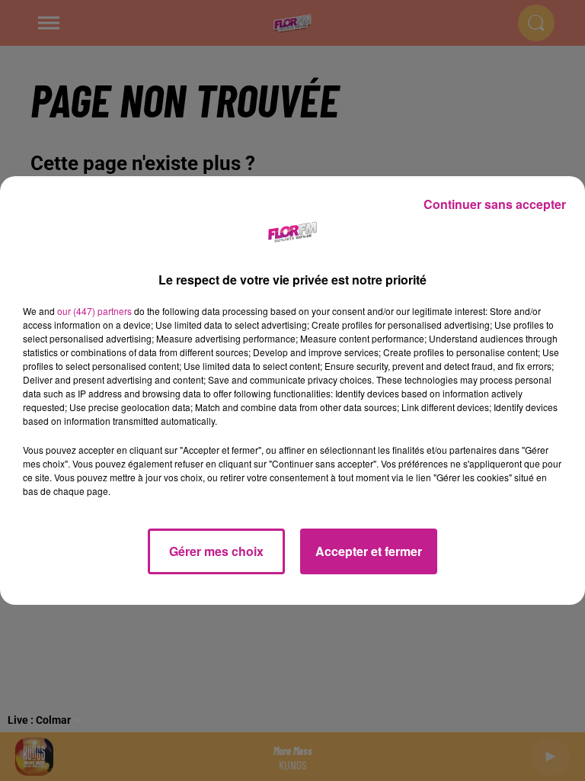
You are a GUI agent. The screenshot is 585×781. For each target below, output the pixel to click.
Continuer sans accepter (495, 204)
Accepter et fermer (368, 551)
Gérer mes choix (216, 551)
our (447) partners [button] (94, 310)
